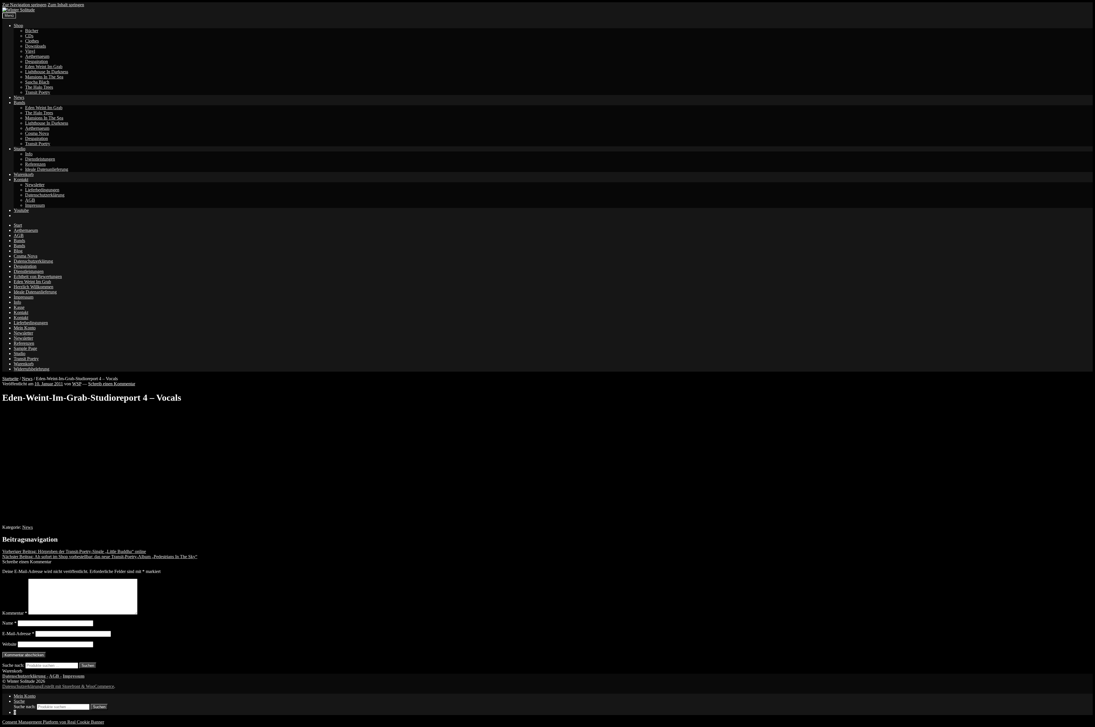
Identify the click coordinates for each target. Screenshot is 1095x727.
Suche (19, 701)
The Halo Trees (39, 87)
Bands (19, 102)
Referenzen (35, 164)
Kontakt (21, 179)
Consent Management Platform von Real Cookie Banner (53, 722)
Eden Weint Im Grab (43, 66)
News (19, 97)
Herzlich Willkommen (33, 286)
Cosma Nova (37, 133)
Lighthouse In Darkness (46, 71)
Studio (19, 148)
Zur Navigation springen (24, 4)
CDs (29, 35)
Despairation (36, 61)
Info (29, 153)
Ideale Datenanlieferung (46, 169)
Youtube (21, 210)
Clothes (32, 41)
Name (9, 623)
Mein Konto (25, 327)
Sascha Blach (37, 82)
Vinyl (30, 51)
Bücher (31, 30)
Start (18, 225)
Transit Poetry (37, 92)
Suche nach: (13, 665)
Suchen (88, 665)
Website (9, 644)
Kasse (19, 307)
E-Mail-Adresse (18, 633)
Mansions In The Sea (44, 76)
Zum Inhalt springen (66, 4)
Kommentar (14, 613)
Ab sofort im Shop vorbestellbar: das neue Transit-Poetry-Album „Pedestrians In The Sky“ (99, 556)
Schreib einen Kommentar (111, 383)
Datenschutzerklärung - (25, 676)
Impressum (35, 205)
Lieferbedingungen (42, 189)
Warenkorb (24, 174)
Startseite (10, 378)
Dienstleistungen (40, 159)
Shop (18, 25)
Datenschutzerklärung (44, 195)
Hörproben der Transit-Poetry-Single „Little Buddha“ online (74, 551)
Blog (18, 250)
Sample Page (25, 348)
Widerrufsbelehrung (31, 368)
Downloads (35, 46)
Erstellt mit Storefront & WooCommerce (78, 686)
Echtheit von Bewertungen (38, 276)
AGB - (55, 676)
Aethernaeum (37, 56)
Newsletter (34, 184)
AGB (30, 200)
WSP (76, 383)
